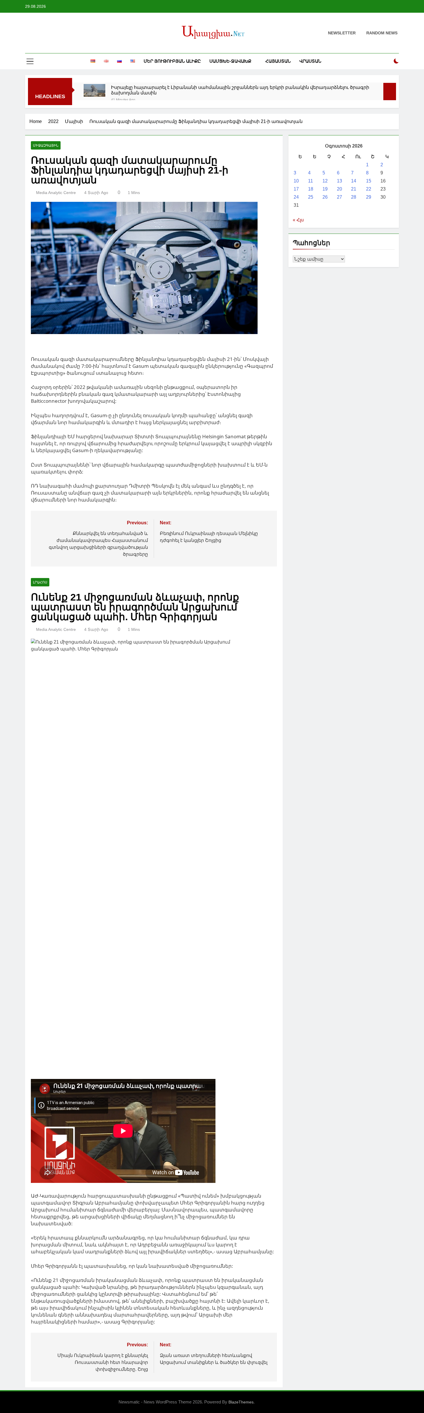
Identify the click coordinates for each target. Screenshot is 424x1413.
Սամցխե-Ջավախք (230, 61)
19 (325, 189)
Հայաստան (278, 61)
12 (325, 180)
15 (368, 180)
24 (296, 197)
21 (353, 189)
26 (325, 197)
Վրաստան (310, 61)
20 (339, 189)
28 (353, 197)
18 (310, 189)
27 (339, 197)
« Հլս (298, 219)
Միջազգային (46, 145)
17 (296, 189)
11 (310, 180)
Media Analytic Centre (56, 192)
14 (353, 180)
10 (296, 180)
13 (339, 180)
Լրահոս (40, 582)
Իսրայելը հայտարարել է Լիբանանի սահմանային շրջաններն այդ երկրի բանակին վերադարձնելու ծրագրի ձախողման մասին (240, 90)
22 (368, 189)
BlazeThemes (241, 1402)
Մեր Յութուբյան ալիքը (172, 61)
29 (368, 197)
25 (310, 197)
